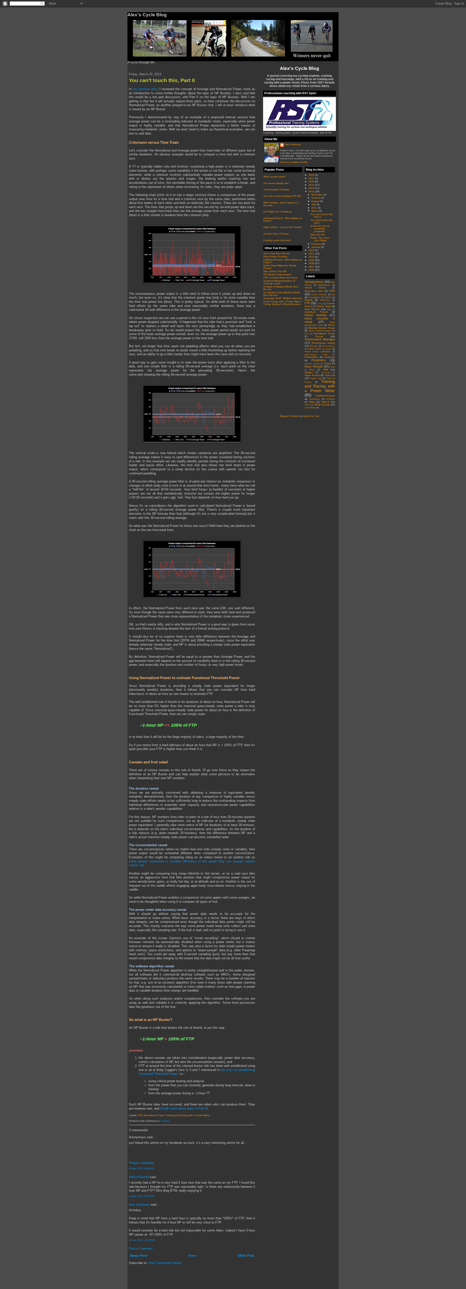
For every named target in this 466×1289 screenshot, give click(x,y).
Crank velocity (319, 294)
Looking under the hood (277, 240)
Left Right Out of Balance (277, 211)
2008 (311, 263)
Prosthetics (318, 360)
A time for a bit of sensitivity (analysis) (319, 229)
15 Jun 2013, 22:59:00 (142, 1240)
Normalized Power (154, 1115)
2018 (311, 175)
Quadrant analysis (312, 363)
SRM (325, 369)
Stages (309, 372)
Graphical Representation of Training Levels (279, 282)
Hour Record (312, 309)
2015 (311, 185)
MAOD (331, 325)
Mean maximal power (320, 330)
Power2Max (311, 357)
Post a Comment (141, 1248)
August (315, 201)
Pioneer (313, 346)
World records (322, 404)
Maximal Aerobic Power (321, 328)
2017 (311, 178)
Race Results (314, 366)
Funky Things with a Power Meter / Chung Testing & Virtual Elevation (282, 302)
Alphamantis (324, 285)
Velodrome (314, 399)
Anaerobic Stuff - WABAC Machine (282, 298)
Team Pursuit (312, 375)
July (313, 204)
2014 (311, 188)
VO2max (330, 399)
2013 (311, 191)
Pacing (319, 336)
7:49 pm (164, 1121)
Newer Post (138, 1255)
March (315, 211)
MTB (307, 334)
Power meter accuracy (319, 349)
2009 (311, 260)
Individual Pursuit (316, 312)
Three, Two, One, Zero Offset (320, 239)
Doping (309, 300)
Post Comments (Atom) (165, 1263)
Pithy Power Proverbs (275, 256)
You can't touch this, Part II (162, 80)
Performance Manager (320, 339)
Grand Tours (324, 306)
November (317, 194)
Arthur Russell (139, 1177)
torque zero (316, 378)
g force (320, 304)
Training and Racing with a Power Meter (187, 1115)
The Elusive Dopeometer (277, 274)
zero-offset (310, 407)
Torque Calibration (141, 1163)
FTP (140, 1115)
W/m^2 (325, 402)
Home (192, 1255)
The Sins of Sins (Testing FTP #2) (282, 196)
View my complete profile (294, 162)
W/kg (312, 402)
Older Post (246, 1255)
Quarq (327, 363)
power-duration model (316, 355)
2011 (311, 253)
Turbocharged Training (276, 189)
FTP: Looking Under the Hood (280, 277)
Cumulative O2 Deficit (319, 297)
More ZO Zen (317, 234)
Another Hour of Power (276, 233)
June (314, 207)
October (316, 197)
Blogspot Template (289, 416)
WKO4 (307, 405)
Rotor (312, 370)
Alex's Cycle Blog (299, 68)
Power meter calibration (318, 351)
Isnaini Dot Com (311, 416)
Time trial (330, 375)
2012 (311, 250)
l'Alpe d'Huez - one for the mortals (282, 227)
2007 (311, 266)
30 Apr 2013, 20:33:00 (141, 1196)
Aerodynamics (314, 281)
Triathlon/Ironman (325, 395)
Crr (333, 294)
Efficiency (325, 300)
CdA (332, 290)
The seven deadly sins (276, 183)
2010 (311, 256)
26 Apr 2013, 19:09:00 (141, 1168)
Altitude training (315, 287)
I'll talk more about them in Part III (184, 1108)
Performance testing (323, 343)
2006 (311, 270)
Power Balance (328, 346)
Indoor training (315, 315)
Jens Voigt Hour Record (276, 253)
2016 (311, 181)
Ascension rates (314, 291)
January (316, 247)
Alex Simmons (139, 1204)
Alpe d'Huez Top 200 (275, 271)
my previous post (145, 89)
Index (329, 309)
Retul (333, 367)
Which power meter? (274, 176)
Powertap (329, 357)
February (316, 244)
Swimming (325, 372)
